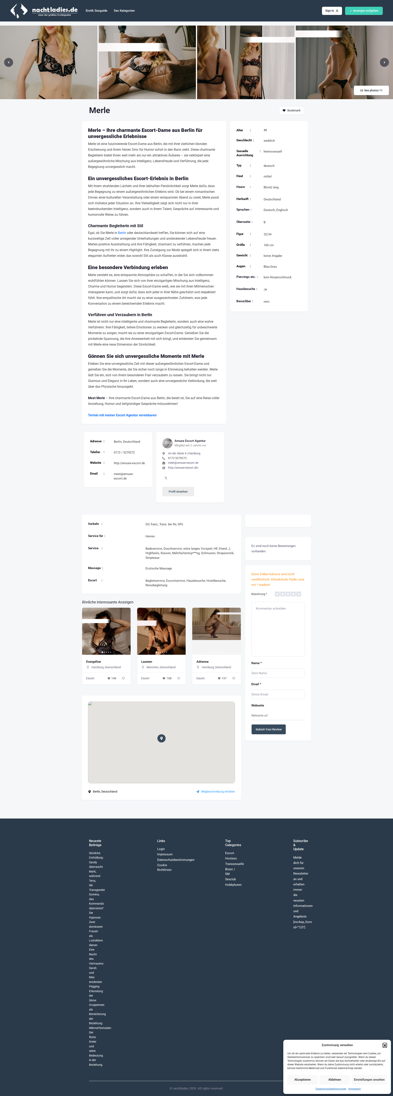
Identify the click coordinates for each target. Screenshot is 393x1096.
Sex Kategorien (124, 10)
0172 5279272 (177, 458)
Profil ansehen (178, 491)
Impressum (354, 1088)
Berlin (122, 233)
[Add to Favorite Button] (123, 678)
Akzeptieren (302, 1079)
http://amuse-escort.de (129, 463)
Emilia (200, 662)
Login (161, 849)
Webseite (257, 705)
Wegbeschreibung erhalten (218, 791)
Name (256, 663)
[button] (385, 1045)
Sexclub (230, 879)
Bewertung (259, 594)
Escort (90, 678)
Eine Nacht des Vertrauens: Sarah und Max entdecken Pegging (96, 968)
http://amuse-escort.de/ (183, 467)
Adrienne (147, 662)
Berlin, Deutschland (127, 442)
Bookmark (293, 110)
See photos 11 (373, 90)
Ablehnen (334, 1079)
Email (256, 684)
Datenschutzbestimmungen (331, 1088)
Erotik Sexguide (96, 10)
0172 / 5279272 (124, 452)
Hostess (231, 858)
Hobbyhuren (233, 885)
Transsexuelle (234, 864)
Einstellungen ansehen (369, 1079)
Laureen (91, 662)
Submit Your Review (269, 729)
